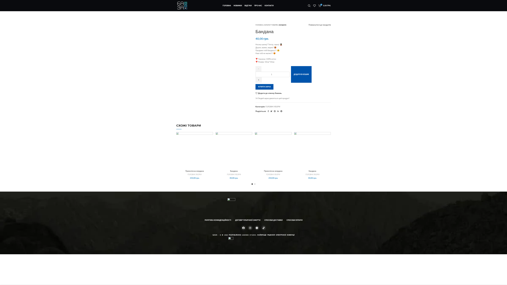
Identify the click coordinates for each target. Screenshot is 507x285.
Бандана (234, 171)
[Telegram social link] (281, 111)
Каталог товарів (271, 25)
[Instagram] (250, 227)
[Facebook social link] (268, 111)
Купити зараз (264, 87)
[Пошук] (309, 5)
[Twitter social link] (271, 111)
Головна (259, 25)
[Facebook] (243, 227)
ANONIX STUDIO (249, 235)
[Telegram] (257, 227)
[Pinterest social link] (274, 111)
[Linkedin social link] (278, 111)
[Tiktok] (263, 227)
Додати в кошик (301, 74)
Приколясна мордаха (194, 171)
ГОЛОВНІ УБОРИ (272, 106)
